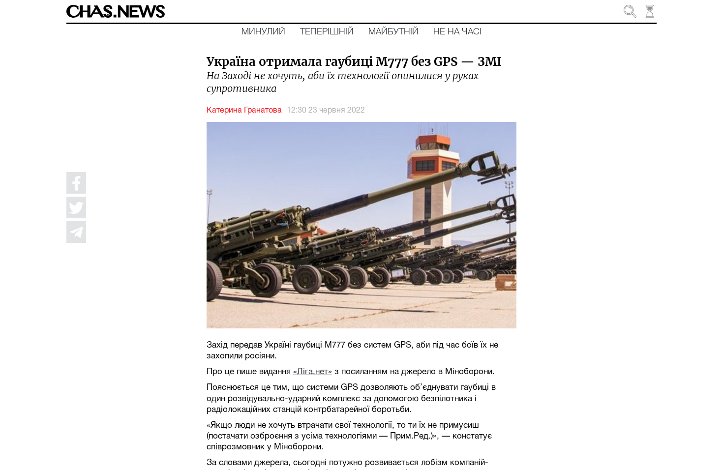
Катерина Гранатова (244, 110)
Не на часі (457, 32)
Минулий (263, 32)
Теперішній (327, 32)
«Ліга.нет (310, 372)
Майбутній (393, 32)
